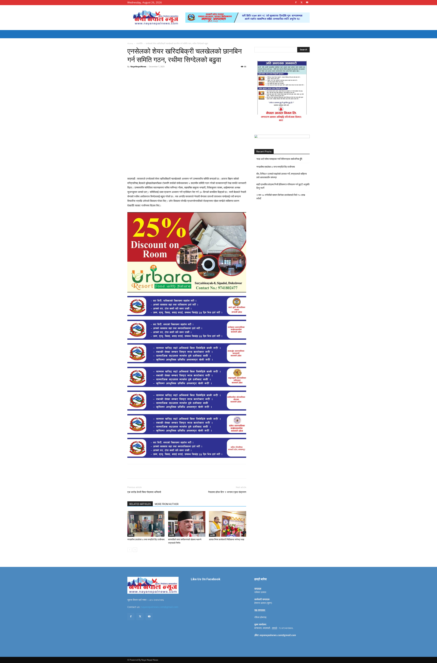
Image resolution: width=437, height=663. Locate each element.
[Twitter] (301, 2)
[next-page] (135, 550)
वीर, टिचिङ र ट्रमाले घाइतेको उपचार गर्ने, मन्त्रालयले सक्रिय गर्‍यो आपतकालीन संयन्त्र (281, 175)
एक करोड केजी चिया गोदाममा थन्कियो (144, 492)
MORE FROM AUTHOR (167, 504)
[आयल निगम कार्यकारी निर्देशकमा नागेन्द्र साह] (227, 524)
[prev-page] (129, 550)
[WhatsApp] (174, 74)
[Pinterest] (166, 74)
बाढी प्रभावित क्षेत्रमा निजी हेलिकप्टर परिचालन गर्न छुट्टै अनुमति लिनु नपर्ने (282, 186)
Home (130, 43)
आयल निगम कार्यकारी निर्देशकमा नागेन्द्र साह (226, 539)
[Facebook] (295, 2)
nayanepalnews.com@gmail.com (159, 607)
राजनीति (139, 43)
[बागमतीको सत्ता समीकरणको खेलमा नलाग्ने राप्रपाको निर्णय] (186, 524)
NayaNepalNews (138, 66)
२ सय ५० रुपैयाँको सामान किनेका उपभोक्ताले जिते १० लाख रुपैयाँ (280, 197)
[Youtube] (307, 2)
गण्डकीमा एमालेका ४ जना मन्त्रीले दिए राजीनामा (146, 539)
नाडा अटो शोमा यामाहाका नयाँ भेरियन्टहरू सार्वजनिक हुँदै (279, 159)
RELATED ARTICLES (140, 504)
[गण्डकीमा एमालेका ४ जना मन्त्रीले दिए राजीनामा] (146, 524)
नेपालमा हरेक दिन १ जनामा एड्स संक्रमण (227, 492)
